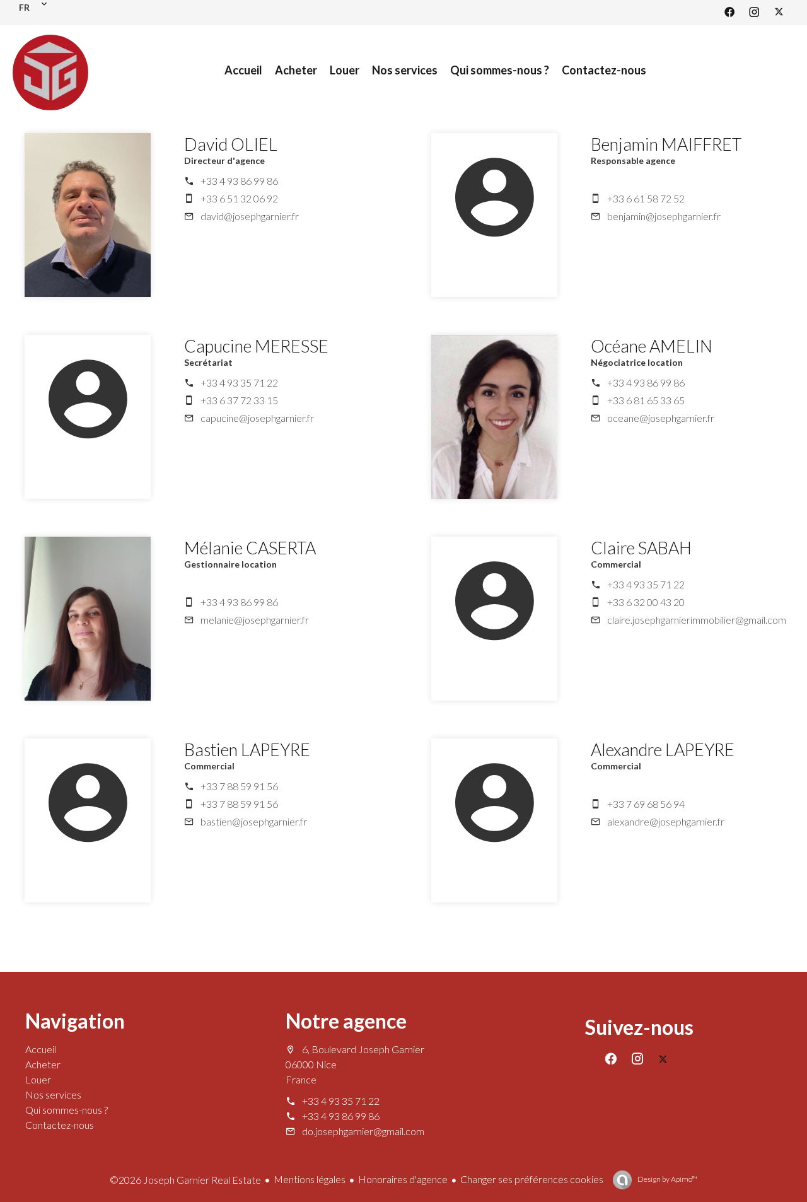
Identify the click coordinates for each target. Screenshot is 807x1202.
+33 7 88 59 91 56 (239, 786)
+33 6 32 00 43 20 (646, 602)
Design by (666, 1179)
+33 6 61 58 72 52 (646, 198)
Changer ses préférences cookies (531, 1179)
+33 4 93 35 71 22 (239, 382)
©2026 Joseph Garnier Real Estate (185, 1180)
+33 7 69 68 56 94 (646, 804)
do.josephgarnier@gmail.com (363, 1131)
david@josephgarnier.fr (249, 216)
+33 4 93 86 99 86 (239, 181)
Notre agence (346, 1020)
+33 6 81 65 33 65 (646, 400)
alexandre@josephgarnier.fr (665, 821)
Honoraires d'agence (403, 1179)
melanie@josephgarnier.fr (254, 620)
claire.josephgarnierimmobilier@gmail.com (696, 620)
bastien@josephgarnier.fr (253, 821)
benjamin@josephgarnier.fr (664, 216)
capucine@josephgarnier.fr (257, 418)
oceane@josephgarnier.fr (660, 418)
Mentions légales (309, 1179)
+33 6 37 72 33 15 (239, 400)
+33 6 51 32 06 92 (239, 198)
